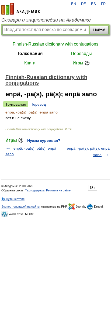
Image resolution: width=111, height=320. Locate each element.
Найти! (99, 30)
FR (103, 4)
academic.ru (20, 9)
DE (83, 4)
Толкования (30, 53)
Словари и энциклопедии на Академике (46, 20)
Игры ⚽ (81, 63)
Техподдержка (34, 190)
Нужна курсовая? (43, 140)
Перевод (38, 104)
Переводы (81, 53)
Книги (30, 63)
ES (93, 4)
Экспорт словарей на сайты (20, 206)
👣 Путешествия (13, 199)
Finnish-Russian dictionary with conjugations (55, 44)
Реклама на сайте (58, 190)
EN (73, 4)
